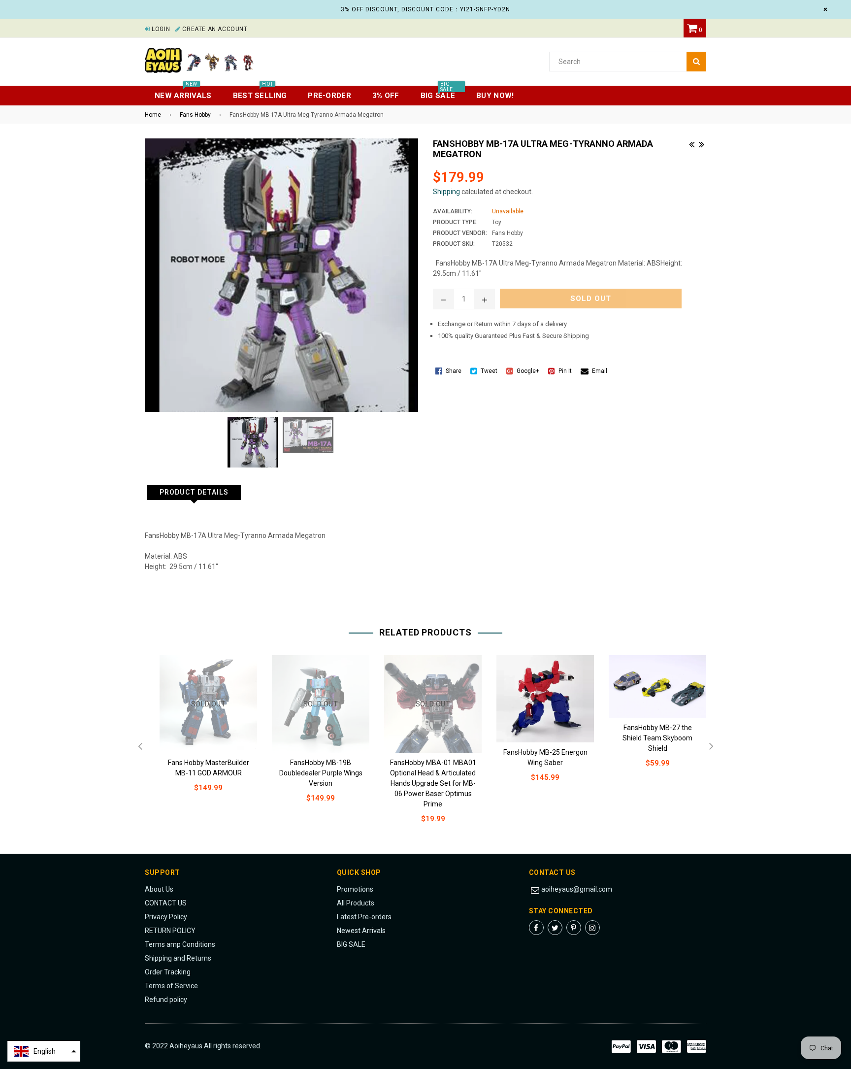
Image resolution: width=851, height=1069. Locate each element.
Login (160, 29)
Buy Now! (495, 95)
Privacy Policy (166, 917)
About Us (159, 889)
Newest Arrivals (361, 931)
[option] (201, 731)
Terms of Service (171, 986)
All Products (355, 903)
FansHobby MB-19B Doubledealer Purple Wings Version (320, 773)
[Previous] (691, 143)
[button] (43, 1051)
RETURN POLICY (170, 931)
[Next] (701, 143)
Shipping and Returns (178, 958)
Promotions (355, 889)
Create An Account (214, 29)
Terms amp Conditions (180, 944)
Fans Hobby (195, 114)
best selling (260, 93)
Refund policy (166, 999)
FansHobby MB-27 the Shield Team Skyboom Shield (657, 738)
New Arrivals (183, 93)
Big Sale (438, 93)
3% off (385, 95)
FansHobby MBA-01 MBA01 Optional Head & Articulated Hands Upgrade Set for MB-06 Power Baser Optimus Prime (433, 783)
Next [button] (711, 746)
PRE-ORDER (329, 95)
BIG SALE (351, 944)
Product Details (194, 492)
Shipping (446, 192)
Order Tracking (168, 972)
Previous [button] (139, 746)
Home (153, 114)
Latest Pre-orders (364, 917)
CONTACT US (166, 903)
